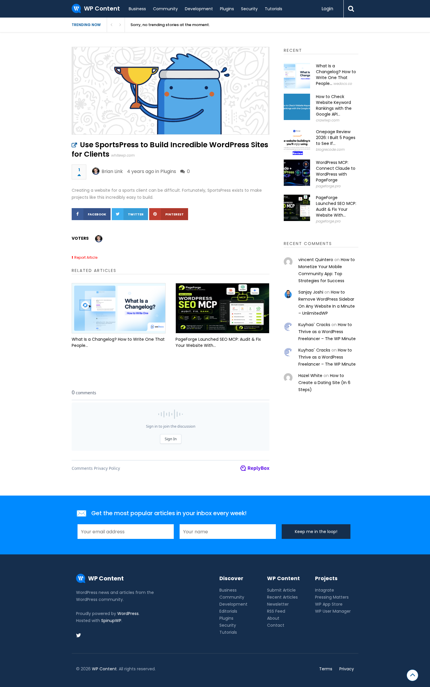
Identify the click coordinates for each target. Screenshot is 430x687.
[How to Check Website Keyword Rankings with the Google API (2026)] (297, 107)
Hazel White (310, 375)
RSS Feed (276, 611)
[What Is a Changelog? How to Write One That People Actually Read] (118, 308)
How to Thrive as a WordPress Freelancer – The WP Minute (327, 332)
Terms (325, 669)
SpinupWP (111, 620)
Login (327, 8)
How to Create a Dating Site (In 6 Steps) (324, 383)
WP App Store (329, 604)
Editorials (228, 611)
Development (199, 9)
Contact (275, 625)
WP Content (104, 669)
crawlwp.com (327, 120)
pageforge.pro (328, 186)
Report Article (85, 257)
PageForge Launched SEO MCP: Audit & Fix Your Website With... (218, 342)
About (273, 618)
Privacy (346, 669)
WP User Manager (333, 611)
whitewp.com (123, 155)
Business (137, 9)
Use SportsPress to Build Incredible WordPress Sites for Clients (170, 149)
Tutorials (273, 9)
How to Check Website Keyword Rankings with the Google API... (334, 105)
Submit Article (281, 590)
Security (249, 9)
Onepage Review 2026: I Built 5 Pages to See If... (335, 137)
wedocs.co (342, 83)
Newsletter (278, 604)
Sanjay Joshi (310, 292)
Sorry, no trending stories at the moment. (170, 25)
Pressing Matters (332, 597)
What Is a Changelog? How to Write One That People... (118, 342)
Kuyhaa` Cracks (314, 325)
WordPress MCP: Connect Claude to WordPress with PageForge (335, 171)
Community (165, 9)
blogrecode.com (330, 149)
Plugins (227, 9)
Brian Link (112, 171)
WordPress (128, 613)
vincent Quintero (315, 260)
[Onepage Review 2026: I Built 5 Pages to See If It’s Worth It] (297, 142)
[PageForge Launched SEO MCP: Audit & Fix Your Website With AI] (222, 308)
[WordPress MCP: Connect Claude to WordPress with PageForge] (297, 173)
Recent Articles (282, 597)
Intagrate (324, 590)
